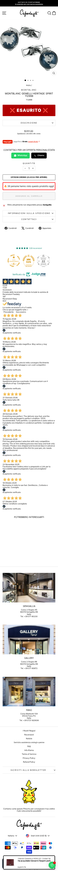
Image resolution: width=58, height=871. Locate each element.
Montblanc (29, 90)
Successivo (21, 312)
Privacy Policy (29, 758)
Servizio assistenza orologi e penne (29, 742)
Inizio (28, 85)
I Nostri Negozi (29, 730)
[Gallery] (29, 639)
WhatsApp (22, 155)
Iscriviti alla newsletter (28, 770)
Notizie (29, 738)
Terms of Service (29, 754)
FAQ (29, 746)
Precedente (9, 312)
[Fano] (29, 691)
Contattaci (29, 219)
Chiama (40, 155)
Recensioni (29, 734)
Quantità (29, 163)
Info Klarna (29, 750)
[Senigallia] (29, 587)
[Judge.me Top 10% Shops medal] (45, 261)
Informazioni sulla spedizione (29, 213)
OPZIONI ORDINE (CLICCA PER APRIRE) (29, 177)
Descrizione (29, 123)
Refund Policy (29, 762)
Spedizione (21, 133)
